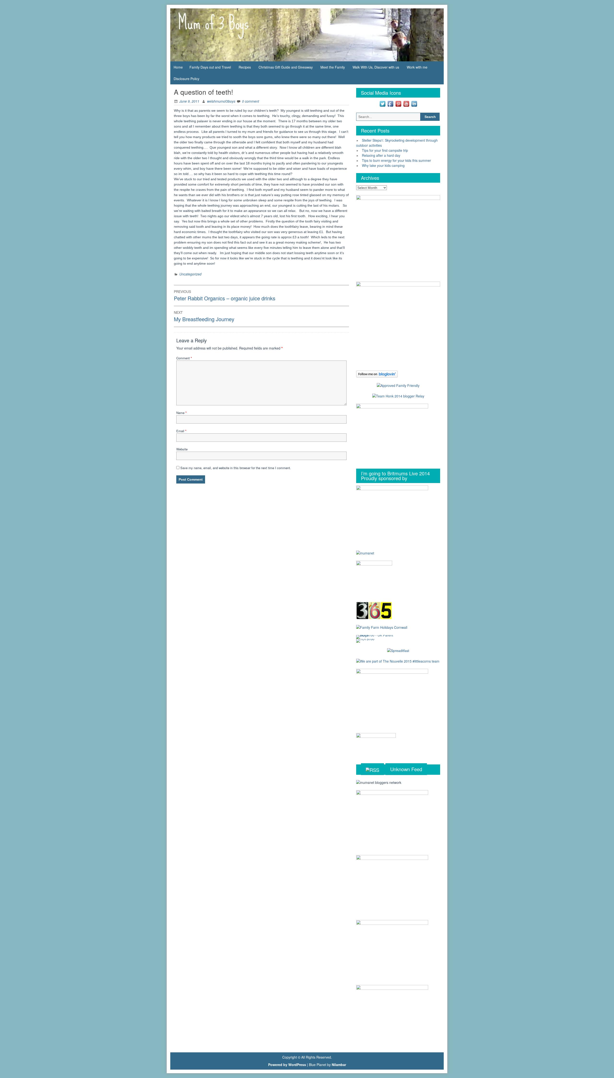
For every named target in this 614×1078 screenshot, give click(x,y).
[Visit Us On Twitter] (382, 103)
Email (181, 431)
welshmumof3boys (221, 101)
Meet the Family (332, 67)
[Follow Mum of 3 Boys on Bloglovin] (377, 373)
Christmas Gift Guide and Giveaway (286, 67)
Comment (184, 358)
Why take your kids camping (383, 165)
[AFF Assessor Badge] (398, 385)
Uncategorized (190, 274)
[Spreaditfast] (398, 650)
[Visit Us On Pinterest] (398, 103)
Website (182, 449)
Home (178, 67)
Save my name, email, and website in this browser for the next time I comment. (235, 468)
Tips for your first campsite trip (385, 150)
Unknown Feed (406, 769)
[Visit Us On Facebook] (390, 103)
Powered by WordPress (287, 1064)
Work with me (417, 67)
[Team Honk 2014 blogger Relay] (398, 395)
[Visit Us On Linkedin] (414, 103)
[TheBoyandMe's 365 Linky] (374, 610)
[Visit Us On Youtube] (406, 103)
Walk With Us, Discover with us (376, 67)
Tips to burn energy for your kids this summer (396, 160)
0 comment (250, 101)
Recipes (245, 67)
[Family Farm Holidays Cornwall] (381, 626)
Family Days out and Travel (210, 67)
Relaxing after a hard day (381, 155)
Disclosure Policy (186, 78)
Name (181, 412)
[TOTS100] (365, 640)
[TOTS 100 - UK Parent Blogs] (376, 636)
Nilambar (339, 1064)
